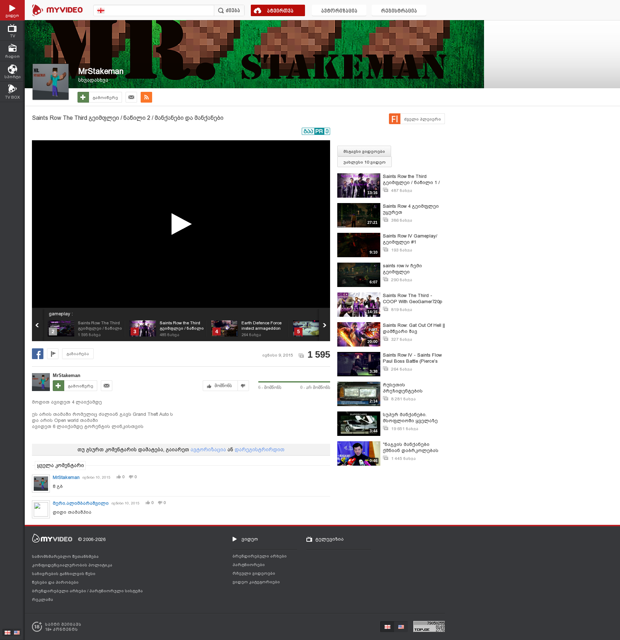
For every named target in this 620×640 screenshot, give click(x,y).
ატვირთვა (280, 11)
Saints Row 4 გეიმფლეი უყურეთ (411, 209)
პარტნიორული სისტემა (116, 590)
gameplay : (61, 313)
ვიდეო (249, 539)
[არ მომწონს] (243, 385)
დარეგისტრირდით (260, 449)
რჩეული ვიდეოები (253, 573)
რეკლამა (42, 599)
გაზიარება (78, 354)
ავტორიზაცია (339, 11)
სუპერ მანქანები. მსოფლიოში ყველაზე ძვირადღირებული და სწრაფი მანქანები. (410, 418)
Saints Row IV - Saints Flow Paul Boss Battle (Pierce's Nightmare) (412, 358)
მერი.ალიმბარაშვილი (81, 503)
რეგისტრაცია (399, 11)
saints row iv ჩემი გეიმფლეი (402, 268)
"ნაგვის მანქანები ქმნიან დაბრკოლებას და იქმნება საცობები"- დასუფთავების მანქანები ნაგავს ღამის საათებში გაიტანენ (414, 447)
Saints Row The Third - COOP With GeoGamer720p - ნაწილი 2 (412, 299)
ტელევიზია (329, 539)
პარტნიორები (248, 565)
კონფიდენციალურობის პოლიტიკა (72, 565)
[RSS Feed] (146, 97)
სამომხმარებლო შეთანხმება (65, 556)
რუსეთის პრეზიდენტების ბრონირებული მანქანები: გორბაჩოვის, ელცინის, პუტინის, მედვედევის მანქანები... (414, 388)
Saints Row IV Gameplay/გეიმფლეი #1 (410, 239)
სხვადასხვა (93, 80)
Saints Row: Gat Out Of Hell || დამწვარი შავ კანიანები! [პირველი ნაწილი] (414, 328)
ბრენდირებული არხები (59, 590)
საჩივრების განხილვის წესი (63, 573)
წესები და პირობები (55, 582)
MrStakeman (101, 71)
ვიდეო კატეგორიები (256, 582)
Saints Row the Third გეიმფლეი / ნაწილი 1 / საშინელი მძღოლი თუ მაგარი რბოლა (411, 179)
